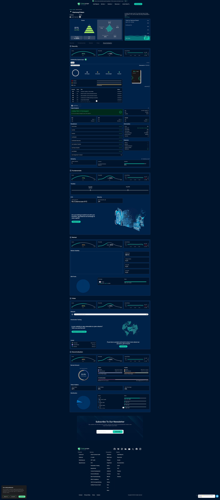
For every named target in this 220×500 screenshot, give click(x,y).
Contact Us (138, 4)
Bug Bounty (93, 468)
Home (71, 9)
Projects (119, 471)
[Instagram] (140, 449)
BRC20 (108, 476)
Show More (127, 17)
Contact (80, 495)
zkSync (108, 468)
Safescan (81, 457)
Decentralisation (107, 43)
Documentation (120, 462)
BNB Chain (109, 457)
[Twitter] (133, 449)
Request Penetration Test (79, 331)
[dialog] (14, 492)
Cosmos (109, 473)
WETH (106, 283)
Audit (118, 465)
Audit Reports (96, 4)
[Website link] (80, 17)
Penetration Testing (95, 465)
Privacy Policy (87, 495)
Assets (118, 460)
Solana (108, 482)
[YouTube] (129, 449)
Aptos (108, 465)
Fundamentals (81, 43)
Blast (108, 490)
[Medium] (118, 449)
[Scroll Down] (96, 101)
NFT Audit (93, 460)
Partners (119, 476)
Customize (22, 496)
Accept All (13, 496)
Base (108, 479)
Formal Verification (95, 473)
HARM (100, 283)
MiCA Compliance (95, 479)
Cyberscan (81, 454)
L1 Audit (92, 457)
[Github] (114, 449)
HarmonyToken (79, 9)
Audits (74, 9)
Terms (93, 495)
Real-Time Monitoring (95, 476)
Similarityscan (82, 460)
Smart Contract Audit (95, 454)
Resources (119, 457)
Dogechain (109, 462)
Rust (108, 484)
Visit (125, 1)
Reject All (6, 496)
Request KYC (76, 221)
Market (91, 43)
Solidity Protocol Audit (96, 484)
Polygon (109, 460)
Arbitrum (109, 471)
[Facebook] (136, 449)
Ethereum (109, 454)
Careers (98, 495)
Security (72, 43)
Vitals (97, 43)
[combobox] (76, 106)
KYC (92, 462)
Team (118, 473)
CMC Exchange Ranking (96, 482)
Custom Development (95, 471)
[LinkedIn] (125, 449)
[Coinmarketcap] (122, 449)
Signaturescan (82, 462)
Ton (108, 487)
